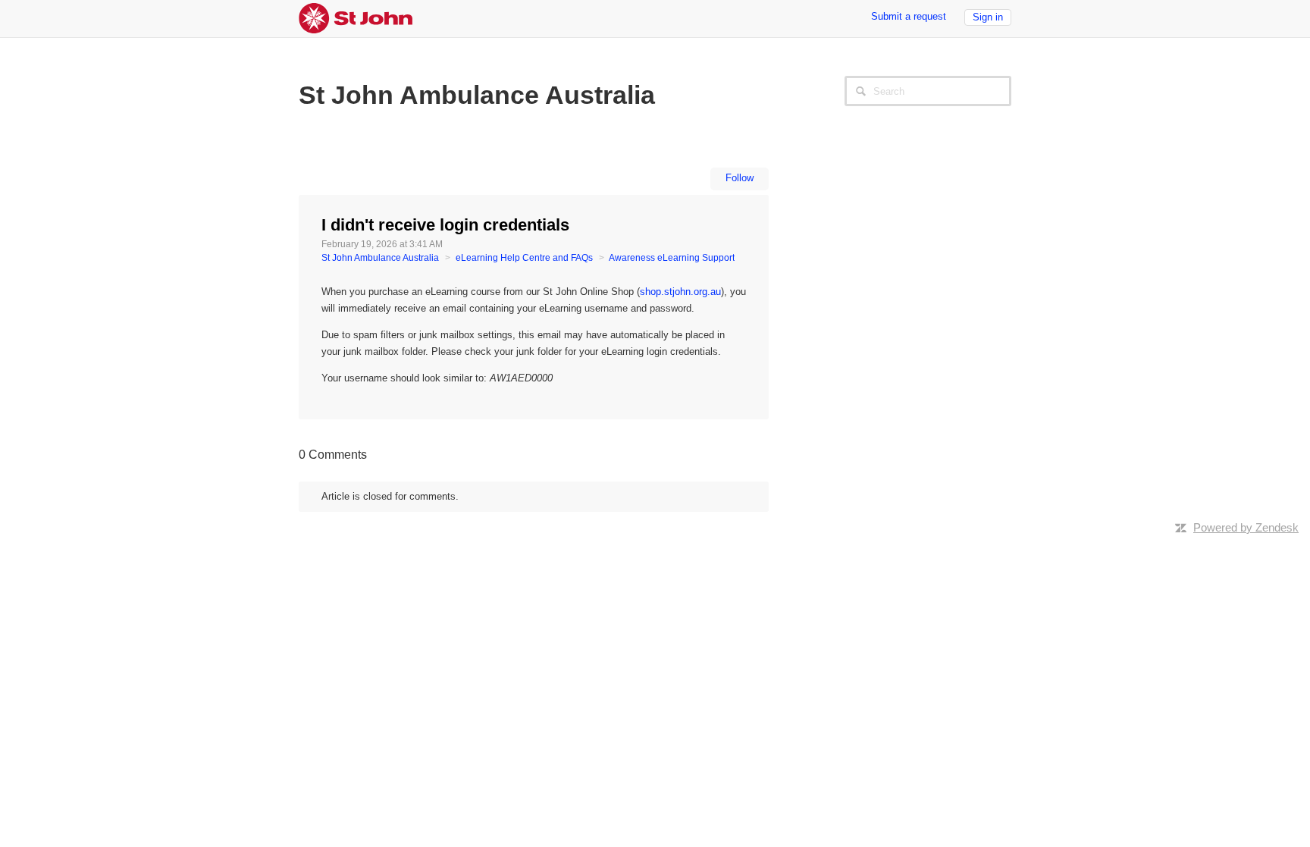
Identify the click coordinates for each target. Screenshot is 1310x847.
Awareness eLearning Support (672, 258)
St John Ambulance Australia (380, 258)
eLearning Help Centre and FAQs (524, 258)
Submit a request (908, 16)
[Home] (355, 17)
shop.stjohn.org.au (680, 291)
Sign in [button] (988, 17)
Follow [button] (740, 178)
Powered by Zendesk (1246, 527)
